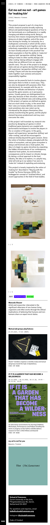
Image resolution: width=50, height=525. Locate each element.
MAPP (11, 297)
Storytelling (20, 297)
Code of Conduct (16, 520)
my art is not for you (16, 441)
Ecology (30, 297)
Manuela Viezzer (20, 17)
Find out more (14, 366)
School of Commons (15, 4)
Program (28, 4)
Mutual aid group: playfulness (20, 329)
